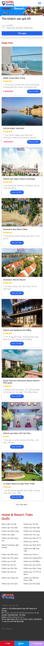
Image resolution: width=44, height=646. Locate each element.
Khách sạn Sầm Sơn (10, 555)
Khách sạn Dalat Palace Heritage (19, 179)
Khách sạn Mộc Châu (10, 531)
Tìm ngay (22, 33)
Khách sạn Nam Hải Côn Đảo (17, 433)
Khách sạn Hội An (9, 565)
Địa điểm (9, 25)
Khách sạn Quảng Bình (33, 558)
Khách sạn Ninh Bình (32, 545)
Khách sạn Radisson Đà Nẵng (17, 330)
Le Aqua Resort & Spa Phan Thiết (19, 484)
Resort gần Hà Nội (9, 524)
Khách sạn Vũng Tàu (10, 578)
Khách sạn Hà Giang (32, 531)
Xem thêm (21, 504)
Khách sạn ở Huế (9, 561)
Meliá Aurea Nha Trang (14, 78)
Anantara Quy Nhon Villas (15, 229)
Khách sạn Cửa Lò (31, 555)
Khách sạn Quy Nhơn (32, 565)
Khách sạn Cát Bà (31, 542)
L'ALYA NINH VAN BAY (13, 128)
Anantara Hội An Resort (14, 280)
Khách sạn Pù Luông (10, 558)
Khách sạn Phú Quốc (32, 584)
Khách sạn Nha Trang (32, 568)
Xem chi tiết (33, 91)
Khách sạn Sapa (8, 535)
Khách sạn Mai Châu (32, 528)
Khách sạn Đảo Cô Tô (32, 538)
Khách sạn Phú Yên (9, 568)
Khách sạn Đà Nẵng (32, 561)
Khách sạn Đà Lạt (9, 572)
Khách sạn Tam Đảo (10, 528)
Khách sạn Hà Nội (31, 524)
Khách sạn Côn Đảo (9, 584)
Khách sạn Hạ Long (31, 535)
